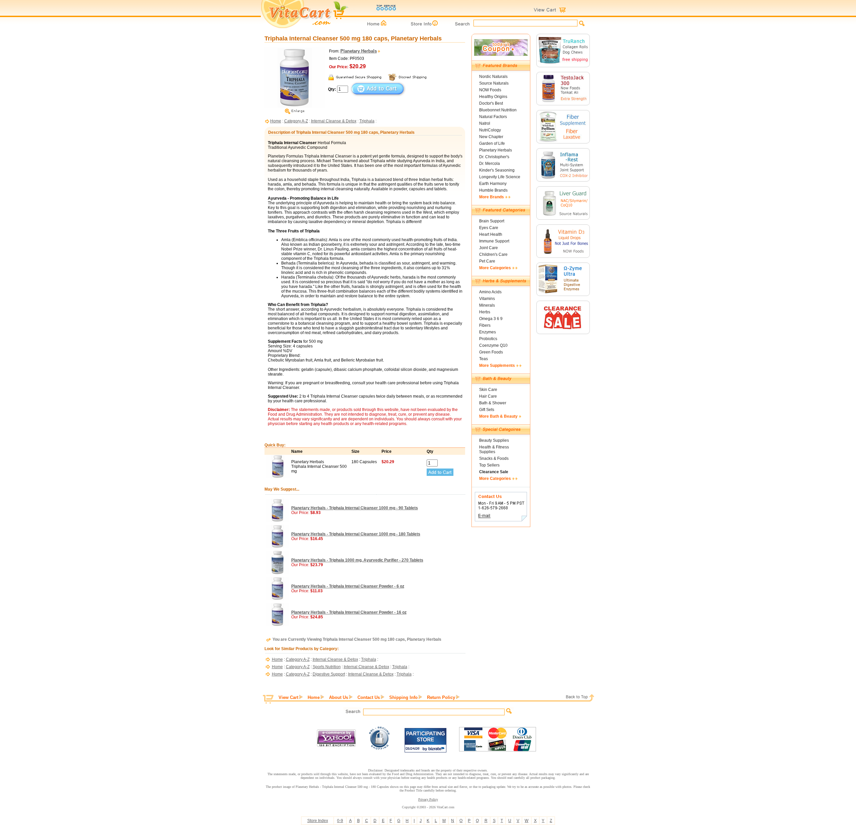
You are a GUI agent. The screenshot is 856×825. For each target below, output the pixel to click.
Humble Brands (493, 190)
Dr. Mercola (489, 163)
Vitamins (487, 298)
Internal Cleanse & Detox (333, 121)
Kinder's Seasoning (497, 170)
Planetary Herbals (495, 150)
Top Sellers (489, 465)
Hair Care (488, 396)
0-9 (340, 820)
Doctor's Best (491, 103)
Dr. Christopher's (494, 156)
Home (275, 121)
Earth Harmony (493, 183)
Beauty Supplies (494, 440)
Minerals (487, 305)
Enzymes (487, 332)
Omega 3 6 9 (491, 318)
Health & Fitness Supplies (494, 449)
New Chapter (491, 136)
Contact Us (368, 697)
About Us (338, 697)
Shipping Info (403, 697)
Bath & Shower (492, 403)
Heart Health (490, 234)
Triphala (366, 121)
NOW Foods (490, 90)
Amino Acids (490, 292)
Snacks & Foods (494, 458)
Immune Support (494, 241)
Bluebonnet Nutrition (498, 110)
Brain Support (491, 221)
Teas (483, 358)
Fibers (485, 325)
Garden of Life (492, 143)
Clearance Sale (493, 472)
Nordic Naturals (493, 76)
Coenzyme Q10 (493, 345)
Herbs (484, 312)
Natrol (484, 123)
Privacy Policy (428, 799)
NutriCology (490, 130)
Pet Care (487, 261)
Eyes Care (488, 227)
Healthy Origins (493, 96)
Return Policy (441, 697)
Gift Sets (486, 409)
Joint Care (488, 247)
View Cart (288, 697)
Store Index (317, 820)
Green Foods (491, 352)
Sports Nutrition (327, 666)
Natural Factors (493, 116)
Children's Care (493, 254)
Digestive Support (329, 674)
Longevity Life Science (499, 177)
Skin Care (488, 389)
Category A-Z (296, 121)
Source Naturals (494, 83)
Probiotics (488, 338)
